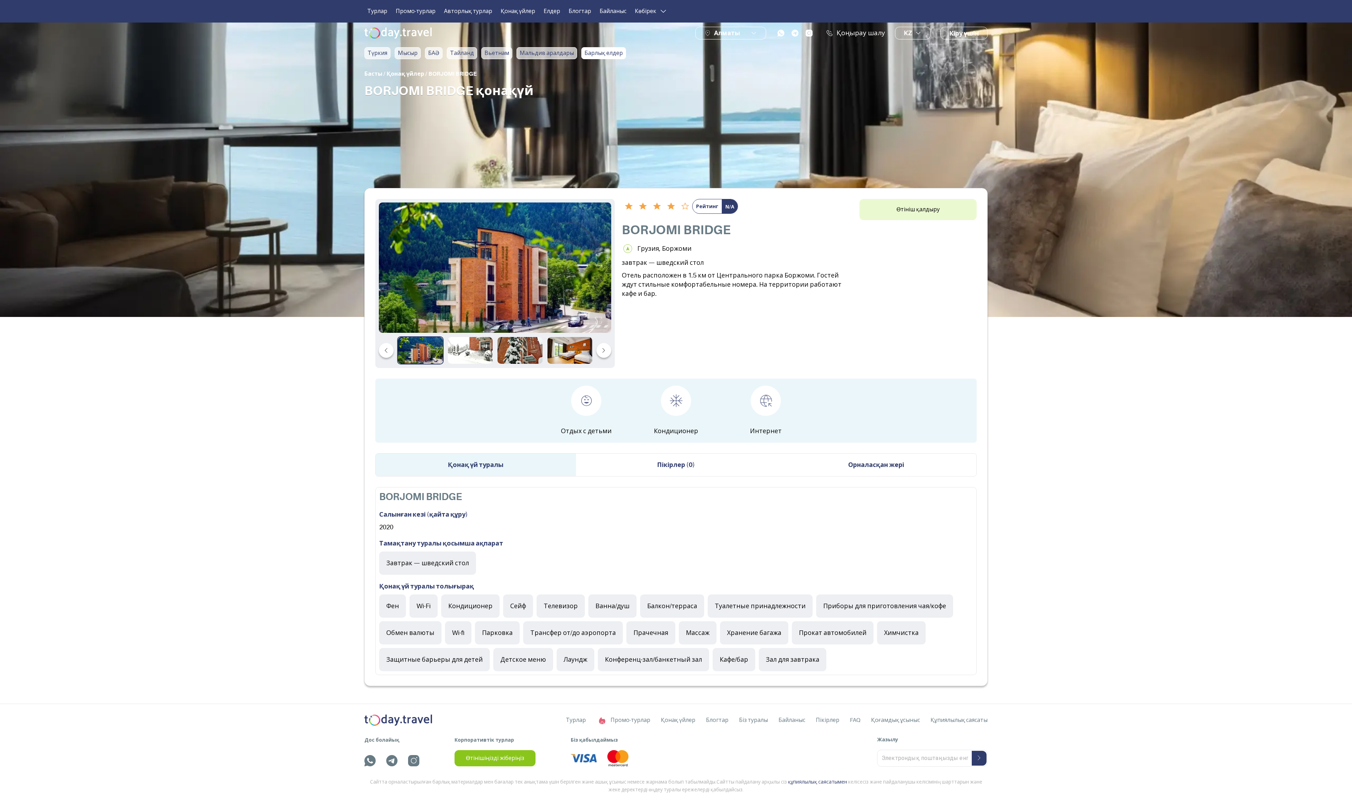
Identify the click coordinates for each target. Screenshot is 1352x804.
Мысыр (408, 53)
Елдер (552, 11)
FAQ (855, 720)
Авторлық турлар (468, 11)
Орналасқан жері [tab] (876, 464)
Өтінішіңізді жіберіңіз (495, 758)
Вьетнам (496, 53)
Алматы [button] (727, 33)
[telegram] (795, 33)
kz (908, 33)
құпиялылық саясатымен (817, 782)
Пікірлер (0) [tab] (676, 464)
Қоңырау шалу (861, 33)
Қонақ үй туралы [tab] (475, 464)
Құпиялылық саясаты (959, 720)
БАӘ (433, 53)
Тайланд (462, 53)
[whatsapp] (781, 33)
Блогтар (580, 11)
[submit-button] (979, 758)
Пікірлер (827, 720)
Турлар (377, 11)
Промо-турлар (416, 11)
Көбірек (645, 11)
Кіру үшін (964, 33)
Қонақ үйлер (518, 11)
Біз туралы (753, 720)
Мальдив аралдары (547, 53)
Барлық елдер (603, 53)
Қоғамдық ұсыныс (895, 720)
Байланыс (613, 11)
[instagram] (809, 33)
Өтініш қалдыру (918, 209)
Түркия (377, 53)
